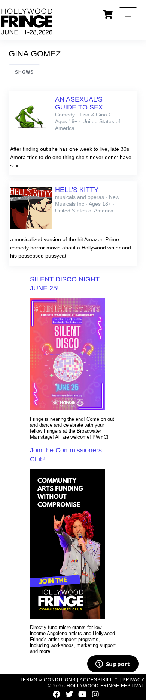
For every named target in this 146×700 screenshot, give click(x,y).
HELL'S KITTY (76, 189)
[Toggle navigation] (128, 14)
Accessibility (99, 679)
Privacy (133, 679)
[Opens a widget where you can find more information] (113, 664)
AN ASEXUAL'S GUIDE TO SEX (79, 103)
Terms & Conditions (48, 679)
